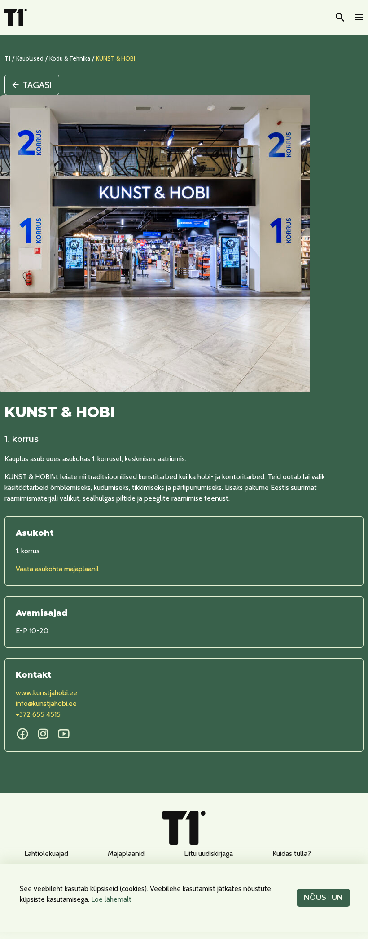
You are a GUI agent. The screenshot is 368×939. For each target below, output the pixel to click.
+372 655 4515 (38, 714)
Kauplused (30, 58)
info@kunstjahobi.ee (46, 703)
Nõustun (323, 897)
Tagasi (37, 84)
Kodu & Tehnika (69, 58)
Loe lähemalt (111, 899)
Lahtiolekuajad (46, 853)
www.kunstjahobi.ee (46, 692)
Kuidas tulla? (291, 853)
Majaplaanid (126, 853)
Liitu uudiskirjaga (208, 853)
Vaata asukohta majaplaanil (57, 568)
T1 (7, 58)
